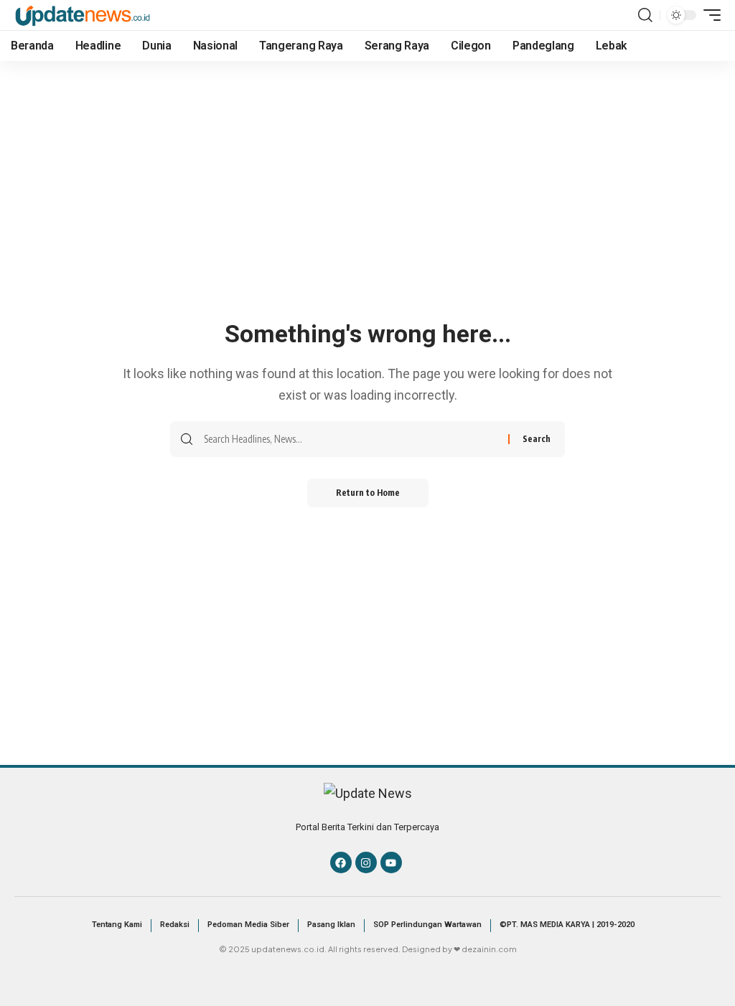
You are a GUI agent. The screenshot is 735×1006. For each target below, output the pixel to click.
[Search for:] (350, 439)
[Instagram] (366, 862)
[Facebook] (341, 862)
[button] (645, 15)
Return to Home (368, 492)
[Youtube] (391, 862)
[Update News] (82, 15)
